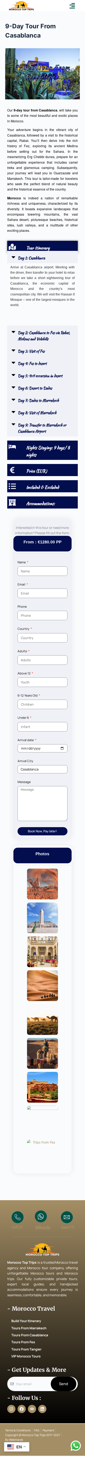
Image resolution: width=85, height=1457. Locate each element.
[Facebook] (22, 1409)
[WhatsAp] (41, 1216)
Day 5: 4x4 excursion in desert (40, 376)
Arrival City (25, 761)
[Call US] (18, 1217)
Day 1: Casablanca (31, 258)
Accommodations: (40, 503)
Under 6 (24, 717)
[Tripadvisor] (32, 1409)
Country (24, 629)
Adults (23, 651)
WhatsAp (42, 1227)
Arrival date (26, 740)
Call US (17, 1227)
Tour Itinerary (38, 248)
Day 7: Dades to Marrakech (38, 400)
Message (24, 782)
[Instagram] (11, 1409)
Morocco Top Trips (22, 1262)
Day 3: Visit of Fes (31, 351)
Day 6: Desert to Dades (35, 388)
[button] (72, 5)
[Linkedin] (42, 1409)
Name (22, 562)
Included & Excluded (42, 487)
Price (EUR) (36, 471)
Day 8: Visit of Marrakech (37, 413)
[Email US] (67, 1217)
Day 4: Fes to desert (32, 363)
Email (22, 584)
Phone (22, 606)
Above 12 (24, 673)
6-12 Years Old (28, 695)
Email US (67, 1227)
